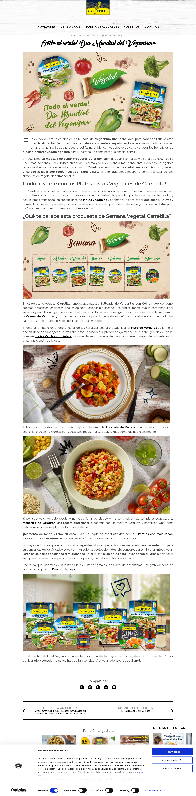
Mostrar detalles (153, 790)
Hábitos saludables (102, 26)
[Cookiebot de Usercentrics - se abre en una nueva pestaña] (18, 790)
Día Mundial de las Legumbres (135, 709)
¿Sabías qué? (71, 26)
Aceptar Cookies (172, 752)
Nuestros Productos (141, 26)
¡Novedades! (47, 26)
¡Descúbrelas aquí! (63, 569)
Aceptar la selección (172, 760)
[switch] (82, 790)
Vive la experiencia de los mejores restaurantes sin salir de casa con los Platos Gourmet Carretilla (60, 710)
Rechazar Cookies (172, 768)
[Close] (154, 728)
